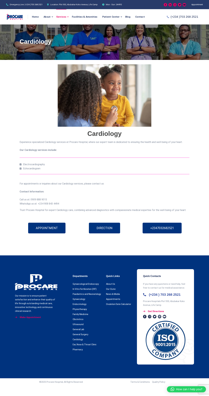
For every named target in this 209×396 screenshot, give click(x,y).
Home (35, 16)
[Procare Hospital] (15, 17)
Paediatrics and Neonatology (87, 294)
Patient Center (111, 16)
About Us (110, 284)
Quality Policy (158, 382)
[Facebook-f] (144, 316)
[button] (186, 389)
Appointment (197, 4)
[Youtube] (184, 4)
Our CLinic (111, 289)
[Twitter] (179, 4)
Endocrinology (79, 304)
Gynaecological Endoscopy (86, 284)
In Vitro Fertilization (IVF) (85, 289)
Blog (127, 16)
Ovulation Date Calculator (118, 304)
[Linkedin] (170, 4)
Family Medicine (80, 314)
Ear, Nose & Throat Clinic (85, 344)
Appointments (113, 299)
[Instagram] (175, 4)
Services (61, 16)
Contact (140, 16)
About (47, 16)
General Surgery (80, 334)
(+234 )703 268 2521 (34, 4)
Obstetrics (78, 319)
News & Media (113, 294)
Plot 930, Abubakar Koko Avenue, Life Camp (78, 4)
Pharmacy (78, 349)
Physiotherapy (80, 309)
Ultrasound (78, 324)
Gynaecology (79, 299)
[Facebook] (165, 4)
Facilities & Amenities (84, 16)
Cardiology (78, 339)
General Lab (78, 329)
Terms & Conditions (141, 382)
